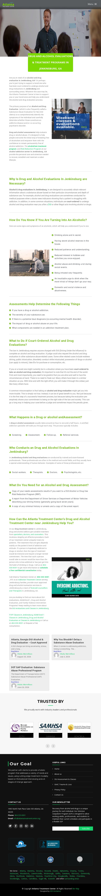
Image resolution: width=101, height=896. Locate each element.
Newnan (39, 876)
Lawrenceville (36, 873)
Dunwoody (85, 873)
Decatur (39, 871)
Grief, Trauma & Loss (63, 784)
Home (56, 769)
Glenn (12, 876)
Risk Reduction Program (31, 149)
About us (58, 774)
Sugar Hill (42, 878)
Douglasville (63, 876)
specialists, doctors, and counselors (28, 534)
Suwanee (65, 873)
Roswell (47, 871)
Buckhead (20, 876)
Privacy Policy (59, 789)
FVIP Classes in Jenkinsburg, (21, 615)
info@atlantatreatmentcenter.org (27, 818)
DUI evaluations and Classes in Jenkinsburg (30, 608)
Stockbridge (14, 878)
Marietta (30, 871)
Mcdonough (48, 873)
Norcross (75, 873)
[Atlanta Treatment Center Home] (12, 4)
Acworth (51, 878)
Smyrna (73, 871)
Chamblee (81, 876)
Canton (24, 878)
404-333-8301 (17, 623)
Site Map (75, 888)
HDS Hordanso (55, 891)
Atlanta (22, 871)
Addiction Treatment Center (29, 580)
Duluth (55, 871)
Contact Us (58, 795)
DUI (49, 204)
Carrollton (33, 878)
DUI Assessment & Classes (65, 779)
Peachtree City (50, 876)
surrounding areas (72, 878)
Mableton (30, 876)
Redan (72, 876)
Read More (15, 651)
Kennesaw (14, 873)
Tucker (81, 871)
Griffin (57, 873)
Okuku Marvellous (24, 654)
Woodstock (24, 873)
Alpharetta (64, 871)
